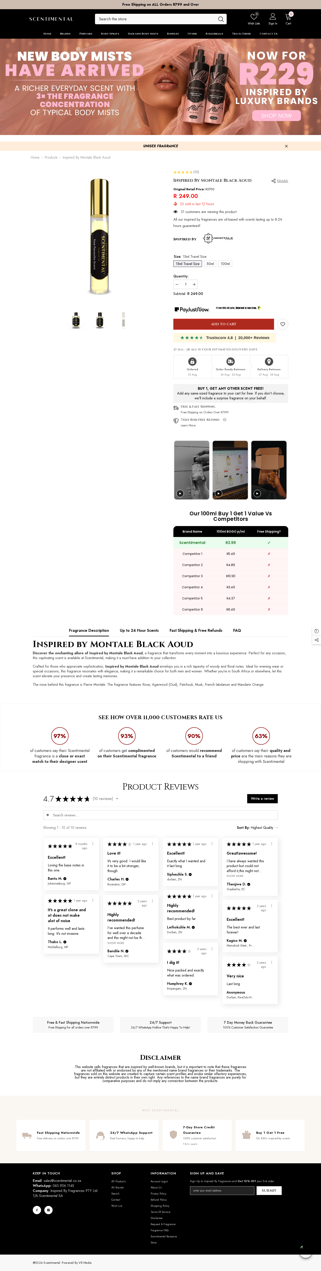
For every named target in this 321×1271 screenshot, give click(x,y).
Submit (269, 1190)
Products (51, 157)
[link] (282, 324)
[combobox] (155, 19)
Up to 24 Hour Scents (139, 630)
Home (35, 157)
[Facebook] (37, 1210)
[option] (160, 4)
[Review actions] (93, 844)
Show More (235, 876)
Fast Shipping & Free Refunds (196, 630)
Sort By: (243, 827)
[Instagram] (48, 1210)
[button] (117, 798)
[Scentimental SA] (160, 87)
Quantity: (180, 276)
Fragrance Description (89, 630)
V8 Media (85, 1263)
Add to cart (223, 324)
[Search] (161, 19)
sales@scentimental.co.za (62, 1180)
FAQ (237, 630)
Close (286, 146)
